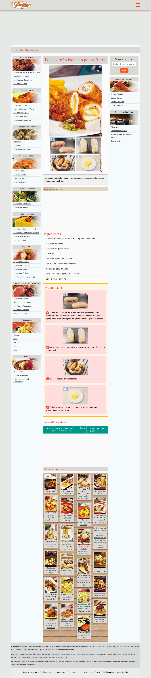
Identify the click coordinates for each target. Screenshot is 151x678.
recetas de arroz (82, 654)
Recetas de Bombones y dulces (25, 229)
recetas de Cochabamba (97, 646)
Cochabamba (49, 672)
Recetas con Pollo (20, 117)
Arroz (15, 350)
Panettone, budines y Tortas (24, 277)
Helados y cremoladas (22, 302)
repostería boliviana (114, 654)
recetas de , (92, 662)
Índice (82, 428)
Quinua (16, 342)
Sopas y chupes (19, 182)
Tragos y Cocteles (20, 313)
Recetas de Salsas (20, 207)
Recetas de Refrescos (22, 306)
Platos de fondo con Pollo (23, 109)
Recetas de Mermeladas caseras (26, 233)
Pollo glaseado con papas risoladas (97, 429)
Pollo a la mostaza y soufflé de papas (83, 522)
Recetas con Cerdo (21, 113)
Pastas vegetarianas (21, 375)
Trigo (15, 339)
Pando (137, 646)
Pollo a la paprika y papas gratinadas (67, 623)
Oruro (13, 650)
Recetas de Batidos (21, 310)
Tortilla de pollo (50, 491)
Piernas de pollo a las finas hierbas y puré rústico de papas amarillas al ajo (83, 580)
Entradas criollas (20, 175)
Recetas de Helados (21, 298)
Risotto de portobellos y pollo (51, 570)
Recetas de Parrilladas (22, 120)
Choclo (16, 335)
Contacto (111, 672)
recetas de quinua (68, 654)
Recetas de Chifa (20, 84)
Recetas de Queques (21, 265)
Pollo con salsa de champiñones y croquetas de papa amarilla (61, 429)
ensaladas (131, 654)
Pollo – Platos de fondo (28, 50)
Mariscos (17, 142)
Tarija (25, 650)
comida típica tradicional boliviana (42, 654)
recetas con (105, 662)
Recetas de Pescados (22, 149)
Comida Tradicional (21, 76)
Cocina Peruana (117, 105)
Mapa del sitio (122, 672)
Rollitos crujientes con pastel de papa (51, 544)
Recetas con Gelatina (21, 236)
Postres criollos (19, 240)
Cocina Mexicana (117, 102)
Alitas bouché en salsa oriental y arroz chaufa (100, 619)
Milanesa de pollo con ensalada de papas (84, 635)
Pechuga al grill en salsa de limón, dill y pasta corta (83, 608)
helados (34, 657)
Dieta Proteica (18, 372)
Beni (132, 646)
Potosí (18, 650)
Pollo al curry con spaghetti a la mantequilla (67, 597)
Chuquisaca (126, 646)
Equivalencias (116, 141)
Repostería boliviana (21, 262)
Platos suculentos (20, 178)
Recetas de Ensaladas (22, 204)
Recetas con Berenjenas (22, 80)
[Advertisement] (75, 27)
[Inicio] (22, 5)
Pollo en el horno (20, 105)
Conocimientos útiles (119, 131)
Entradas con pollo (20, 171)
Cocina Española (117, 94)
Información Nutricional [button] (55, 422)
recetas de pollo (94, 654)
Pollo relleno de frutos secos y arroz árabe (51, 596)
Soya (15, 346)
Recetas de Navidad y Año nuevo (26, 72)
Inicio (15, 50)
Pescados (17, 146)
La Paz (109, 646)
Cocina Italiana (116, 98)
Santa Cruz (117, 646)
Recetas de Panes (20, 269)
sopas (40, 657)
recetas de (65, 662)
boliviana (48, 662)
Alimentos (115, 127)
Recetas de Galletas (21, 273)
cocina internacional (50, 657)
